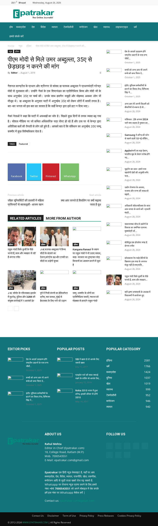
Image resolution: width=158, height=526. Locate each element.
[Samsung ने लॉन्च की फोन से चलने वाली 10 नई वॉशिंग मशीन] (114, 138)
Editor (14, 72)
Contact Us (38, 515)
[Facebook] (103, 2)
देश (33, 27)
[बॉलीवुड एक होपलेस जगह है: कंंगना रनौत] (114, 246)
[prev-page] (10, 308)
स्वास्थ (106, 27)
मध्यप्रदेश (21, 27)
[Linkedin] (109, 2)
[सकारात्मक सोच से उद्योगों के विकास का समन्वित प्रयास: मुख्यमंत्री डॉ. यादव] (114, 227)
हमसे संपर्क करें (16, 36)
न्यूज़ (20, 45)
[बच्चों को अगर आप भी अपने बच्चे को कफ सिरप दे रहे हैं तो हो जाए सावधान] (114, 73)
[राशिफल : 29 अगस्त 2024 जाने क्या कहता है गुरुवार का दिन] (114, 123)
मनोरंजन (83, 27)
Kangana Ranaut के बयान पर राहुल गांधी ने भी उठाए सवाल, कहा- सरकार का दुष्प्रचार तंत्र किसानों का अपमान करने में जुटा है (87, 257)
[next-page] (16, 308)
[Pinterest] (122, 2)
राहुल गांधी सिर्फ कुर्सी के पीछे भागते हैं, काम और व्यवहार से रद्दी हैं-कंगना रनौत (22, 253)
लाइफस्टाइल (122, 27)
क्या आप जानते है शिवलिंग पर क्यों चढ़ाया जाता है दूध (81, 202)
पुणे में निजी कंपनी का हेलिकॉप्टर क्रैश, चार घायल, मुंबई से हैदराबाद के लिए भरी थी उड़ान (54, 297)
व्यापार (55, 27)
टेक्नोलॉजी (68, 27)
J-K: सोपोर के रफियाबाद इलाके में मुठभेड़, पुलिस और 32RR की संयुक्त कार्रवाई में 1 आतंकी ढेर (22, 297)
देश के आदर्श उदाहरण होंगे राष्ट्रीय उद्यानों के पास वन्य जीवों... (136, 55)
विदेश (43, 27)
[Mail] (115, 2)
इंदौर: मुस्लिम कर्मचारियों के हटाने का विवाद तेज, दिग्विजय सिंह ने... (137, 89)
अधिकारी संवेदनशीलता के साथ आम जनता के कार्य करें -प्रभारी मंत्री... (137, 209)
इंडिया (28, 45)
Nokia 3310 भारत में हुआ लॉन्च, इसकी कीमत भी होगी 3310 (86, 394)
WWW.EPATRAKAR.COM (35, 522)
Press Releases (106, 515)
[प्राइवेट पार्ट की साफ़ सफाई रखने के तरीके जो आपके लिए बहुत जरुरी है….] (64, 378)
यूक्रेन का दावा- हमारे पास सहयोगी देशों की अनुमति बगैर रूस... (136, 172)
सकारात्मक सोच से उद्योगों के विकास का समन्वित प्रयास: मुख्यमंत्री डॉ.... (136, 227)
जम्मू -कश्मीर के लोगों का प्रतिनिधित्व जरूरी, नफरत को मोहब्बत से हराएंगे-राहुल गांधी (86, 297)
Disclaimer (53, 515)
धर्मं (135, 27)
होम (11, 27)
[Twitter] (141, 2)
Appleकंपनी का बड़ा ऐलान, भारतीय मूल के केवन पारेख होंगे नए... (137, 154)
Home (11, 45)
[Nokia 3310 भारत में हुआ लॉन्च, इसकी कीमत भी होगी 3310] (64, 394)
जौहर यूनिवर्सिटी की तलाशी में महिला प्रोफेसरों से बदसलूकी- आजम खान (26, 202)
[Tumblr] (135, 2)
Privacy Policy (87, 515)
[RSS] (128, 2)
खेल (95, 27)
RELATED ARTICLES (25, 218)
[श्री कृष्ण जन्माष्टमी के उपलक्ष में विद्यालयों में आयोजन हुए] (114, 295)
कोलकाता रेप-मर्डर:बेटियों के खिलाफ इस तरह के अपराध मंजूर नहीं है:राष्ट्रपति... (136, 261)
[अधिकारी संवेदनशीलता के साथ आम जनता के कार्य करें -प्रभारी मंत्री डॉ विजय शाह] (114, 209)
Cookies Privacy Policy (129, 515)
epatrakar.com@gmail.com (77, 500)
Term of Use (69, 515)
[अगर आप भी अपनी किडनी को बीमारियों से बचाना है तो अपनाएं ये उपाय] (114, 107)
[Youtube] (147, 2)
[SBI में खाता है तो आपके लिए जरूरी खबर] (64, 363)
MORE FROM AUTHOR (63, 218)
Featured (23, 143)
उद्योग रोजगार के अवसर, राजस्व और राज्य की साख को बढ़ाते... (137, 191)
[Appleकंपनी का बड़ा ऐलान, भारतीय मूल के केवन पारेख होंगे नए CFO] (114, 154)
